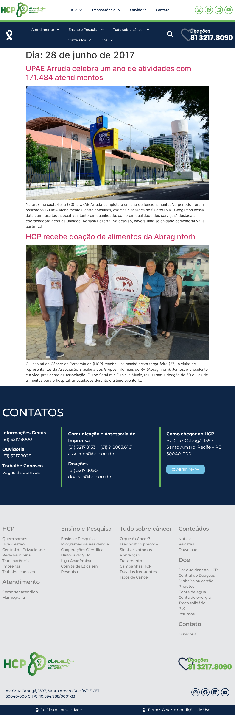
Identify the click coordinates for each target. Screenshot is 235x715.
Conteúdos (77, 40)
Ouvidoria (138, 10)
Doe (104, 40)
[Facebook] (209, 10)
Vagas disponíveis (21, 472)
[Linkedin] (219, 10)
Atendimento (42, 30)
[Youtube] (228, 10)
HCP (73, 10)
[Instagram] (199, 10)
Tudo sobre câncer (128, 30)
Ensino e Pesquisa (83, 30)
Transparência (103, 10)
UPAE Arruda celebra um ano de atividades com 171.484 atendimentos (108, 73)
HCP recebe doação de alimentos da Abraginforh (110, 236)
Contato (162, 10)
